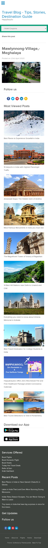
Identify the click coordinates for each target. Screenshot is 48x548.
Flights (22, 538)
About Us (15, 538)
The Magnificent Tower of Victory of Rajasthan (23, 256)
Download (37, 538)
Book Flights (7, 457)
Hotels (29, 538)
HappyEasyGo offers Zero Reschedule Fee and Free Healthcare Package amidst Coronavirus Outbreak (23, 384)
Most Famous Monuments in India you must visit (24, 228)
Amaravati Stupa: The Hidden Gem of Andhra (23, 199)
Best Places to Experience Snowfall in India (21, 138)
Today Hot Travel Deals (11, 466)
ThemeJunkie (26, 543)
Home (7, 538)
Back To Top (36, 543)
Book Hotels (7, 463)
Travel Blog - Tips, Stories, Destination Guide (24, 14)
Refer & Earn (7, 468)
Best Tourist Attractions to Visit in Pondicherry (23, 416)
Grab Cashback (8, 471)
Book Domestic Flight (10, 460)
